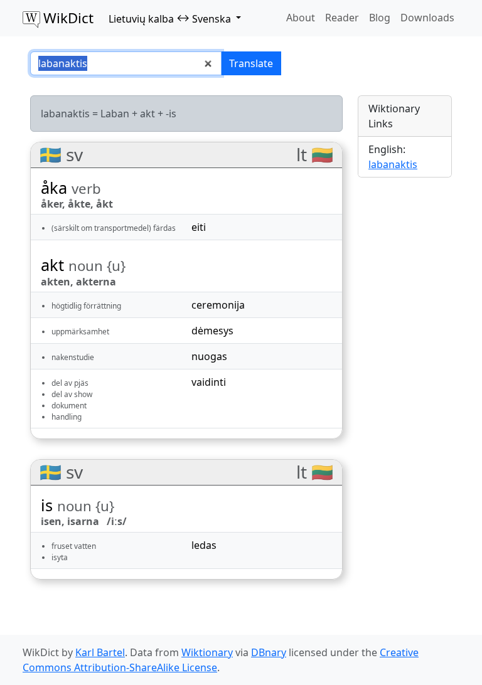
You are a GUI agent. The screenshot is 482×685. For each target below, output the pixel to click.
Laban (114, 113)
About (300, 17)
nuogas (209, 356)
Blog (379, 17)
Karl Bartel (100, 652)
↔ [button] (170, 18)
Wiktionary (207, 652)
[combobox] (126, 63)
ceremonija (218, 305)
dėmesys (212, 330)
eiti (198, 227)
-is (171, 113)
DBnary (268, 652)
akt (147, 113)
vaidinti (208, 382)
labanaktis (392, 164)
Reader (342, 17)
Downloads (427, 17)
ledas (204, 545)
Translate (251, 63)
